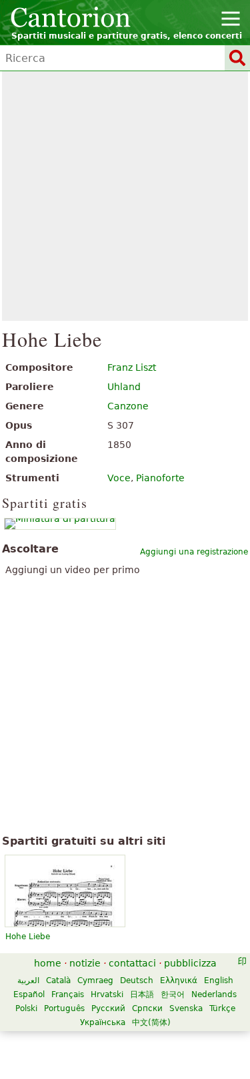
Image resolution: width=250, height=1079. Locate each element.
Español (29, 994)
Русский (108, 1008)
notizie (85, 963)
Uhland (124, 386)
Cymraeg (95, 980)
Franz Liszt (131, 367)
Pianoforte (160, 478)
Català (58, 980)
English (218, 980)
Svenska (186, 1008)
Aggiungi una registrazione (194, 551)
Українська (102, 1022)
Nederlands (214, 994)
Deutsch (136, 980)
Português (64, 1008)
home (47, 963)
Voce (119, 478)
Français (67, 994)
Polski (26, 1008)
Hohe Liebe (27, 936)
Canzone (128, 406)
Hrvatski (107, 994)
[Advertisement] (125, 196)
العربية (28, 980)
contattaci (132, 963)
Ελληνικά (178, 980)
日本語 (142, 994)
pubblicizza (190, 963)
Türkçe (222, 1008)
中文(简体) (151, 1022)
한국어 (173, 994)
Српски (147, 1008)
